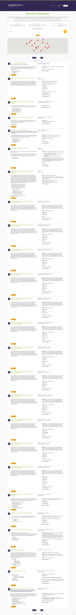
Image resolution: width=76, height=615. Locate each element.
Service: (17, 23)
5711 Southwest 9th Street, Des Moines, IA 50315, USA (45, 529)
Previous (34, 57)
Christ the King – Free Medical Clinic (21, 529)
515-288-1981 (42, 495)
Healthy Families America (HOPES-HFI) (23, 132)
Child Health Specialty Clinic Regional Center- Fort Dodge (22, 323)
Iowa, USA (39, 148)
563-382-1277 (42, 274)
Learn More (13, 98)
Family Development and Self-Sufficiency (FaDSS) (24, 591)
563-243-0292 (42, 225)
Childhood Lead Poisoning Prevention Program (21, 64)
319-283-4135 (42, 372)
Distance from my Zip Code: (58, 23)
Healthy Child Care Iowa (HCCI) (18, 131)
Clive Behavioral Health (17, 550)
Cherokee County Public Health (20, 130)
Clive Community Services (18, 571)
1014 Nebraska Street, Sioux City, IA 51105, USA (44, 419)
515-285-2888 (42, 530)
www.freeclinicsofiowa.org (14, 533)
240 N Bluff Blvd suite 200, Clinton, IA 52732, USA (45, 224)
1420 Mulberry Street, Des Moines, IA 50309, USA (45, 117)
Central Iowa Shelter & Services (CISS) (22, 117)
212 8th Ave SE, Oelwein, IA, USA (42, 371)
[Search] (65, 31)
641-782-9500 (42, 250)
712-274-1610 (42, 589)
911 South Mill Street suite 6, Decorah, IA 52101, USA (45, 273)
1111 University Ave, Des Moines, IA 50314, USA (44, 494)
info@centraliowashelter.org (46, 122)
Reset (38, 35)
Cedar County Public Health (19, 63)
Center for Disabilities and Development (22, 78)
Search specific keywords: (37, 28)
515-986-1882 (42, 102)
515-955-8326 (42, 323)
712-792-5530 (42, 202)
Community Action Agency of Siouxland (22, 588)
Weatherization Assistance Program (21, 590)
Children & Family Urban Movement (21, 513)
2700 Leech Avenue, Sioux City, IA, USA (43, 588)
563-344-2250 (42, 467)
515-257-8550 (42, 571)
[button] (45, 47)
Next (41, 57)
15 (39, 57)
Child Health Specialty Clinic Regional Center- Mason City (22, 348)
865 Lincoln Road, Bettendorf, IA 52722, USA (44, 466)
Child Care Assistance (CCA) (19, 148)
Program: (38, 23)
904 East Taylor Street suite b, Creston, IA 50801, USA (45, 249)
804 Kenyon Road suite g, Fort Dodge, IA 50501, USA (45, 322)
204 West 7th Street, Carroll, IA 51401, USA (44, 201)
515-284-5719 (42, 118)
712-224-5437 (42, 420)
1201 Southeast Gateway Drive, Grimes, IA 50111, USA (45, 101)
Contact (65, 5)
